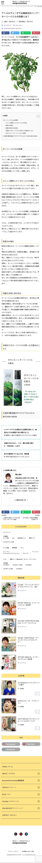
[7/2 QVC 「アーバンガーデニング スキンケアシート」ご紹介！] (9, 589)
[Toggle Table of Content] (37, 116)
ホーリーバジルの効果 (10, 120)
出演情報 (5, 563)
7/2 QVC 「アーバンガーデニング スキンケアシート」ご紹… (28, 585)
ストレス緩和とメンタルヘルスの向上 (16, 123)
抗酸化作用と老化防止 (11, 128)
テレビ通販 (6, 548)
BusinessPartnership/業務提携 (13, 780)
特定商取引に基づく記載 (28, 851)
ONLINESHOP (12, 808)
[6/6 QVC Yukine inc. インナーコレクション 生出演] (9, 607)
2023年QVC (19, 569)
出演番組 (5, 536)
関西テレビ (32, 538)
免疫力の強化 (9, 125)
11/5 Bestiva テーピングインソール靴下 (29, 683)
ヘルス (22, 548)
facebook (11, 749)
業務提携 (14, 548)
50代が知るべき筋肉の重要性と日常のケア (30, 518)
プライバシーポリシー (13, 851)
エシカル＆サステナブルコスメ (12, 28)
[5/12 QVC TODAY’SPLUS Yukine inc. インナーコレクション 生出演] (9, 625)
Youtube (10, 801)
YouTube (31, 744)
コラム (5, 559)
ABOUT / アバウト (8, 773)
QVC (13, 538)
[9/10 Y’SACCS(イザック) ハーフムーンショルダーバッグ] (9, 724)
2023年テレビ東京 (8, 569)
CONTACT (9, 815)
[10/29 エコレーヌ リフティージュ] (9, 705)
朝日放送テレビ (22, 538)
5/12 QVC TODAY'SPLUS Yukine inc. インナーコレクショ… (28, 622)
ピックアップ (7, 25)
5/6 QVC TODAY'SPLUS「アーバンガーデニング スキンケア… (28, 640)
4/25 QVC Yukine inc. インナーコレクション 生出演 (28, 658)
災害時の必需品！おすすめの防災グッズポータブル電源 (11, 518)
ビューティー (19, 25)
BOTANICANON (10, 416)
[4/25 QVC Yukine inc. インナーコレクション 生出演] (9, 662)
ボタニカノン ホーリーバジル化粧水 (15, 133)
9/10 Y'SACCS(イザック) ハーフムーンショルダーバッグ (28, 720)
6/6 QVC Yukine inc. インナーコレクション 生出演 (28, 604)
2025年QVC (6, 565)
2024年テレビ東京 (17, 565)
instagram (10, 744)
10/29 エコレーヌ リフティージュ (28, 702)
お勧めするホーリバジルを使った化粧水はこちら (19, 131)
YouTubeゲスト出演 (8, 542)
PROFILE (9, 787)
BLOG (6, 794)
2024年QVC (28, 565)
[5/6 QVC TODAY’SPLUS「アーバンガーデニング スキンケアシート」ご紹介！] (9, 644)
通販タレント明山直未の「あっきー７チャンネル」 (23, 559)
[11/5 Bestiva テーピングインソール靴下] (9, 687)
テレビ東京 (6, 538)
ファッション (35, 551)
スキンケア (26, 553)
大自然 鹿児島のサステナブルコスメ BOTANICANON (20, 136)
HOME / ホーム (7, 766)
